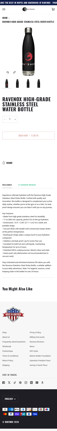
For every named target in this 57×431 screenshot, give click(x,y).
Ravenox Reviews (37, 342)
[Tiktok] (14, 382)
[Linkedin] (31, 382)
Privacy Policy (35, 332)
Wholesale (6, 346)
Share (9, 162)
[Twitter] (9, 382)
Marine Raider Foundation (40, 356)
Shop (4, 332)
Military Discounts (37, 337)
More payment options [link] (11, 153)
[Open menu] (6, 9)
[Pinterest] (20, 382)
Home (5, 17)
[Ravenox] (13, 314)
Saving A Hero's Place (38, 365)
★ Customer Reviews (27, 185)
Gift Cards (34, 351)
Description (7, 185)
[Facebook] (3, 382)
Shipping (6, 365)
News (32, 346)
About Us (6, 337)
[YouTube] (37, 382)
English (9, 398)
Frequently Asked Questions (14, 342)
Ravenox (9, 421)
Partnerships (7, 351)
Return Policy (7, 360)
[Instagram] (26, 382)
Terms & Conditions (10, 356)
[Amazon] (42, 382)
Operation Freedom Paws (40, 360)
